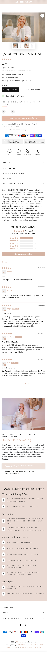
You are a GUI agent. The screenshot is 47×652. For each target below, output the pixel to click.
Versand (11, 70)
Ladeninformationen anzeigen (16, 130)
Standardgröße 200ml (31, 90)
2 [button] (22, 384)
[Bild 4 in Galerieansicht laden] (31, 46)
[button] (7, 59)
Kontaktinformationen (26, 647)
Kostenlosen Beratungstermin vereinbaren (20, 466)
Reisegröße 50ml (10, 90)
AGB (8, 647)
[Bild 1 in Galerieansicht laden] (15, 46)
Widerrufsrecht (22, 644)
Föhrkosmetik (20, 642)
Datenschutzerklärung (36, 644)
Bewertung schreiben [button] (23, 254)
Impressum (38, 647)
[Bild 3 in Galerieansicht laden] (26, 46)
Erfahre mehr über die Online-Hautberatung (20, 472)
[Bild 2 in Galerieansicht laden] (20, 46)
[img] (7, 268)
